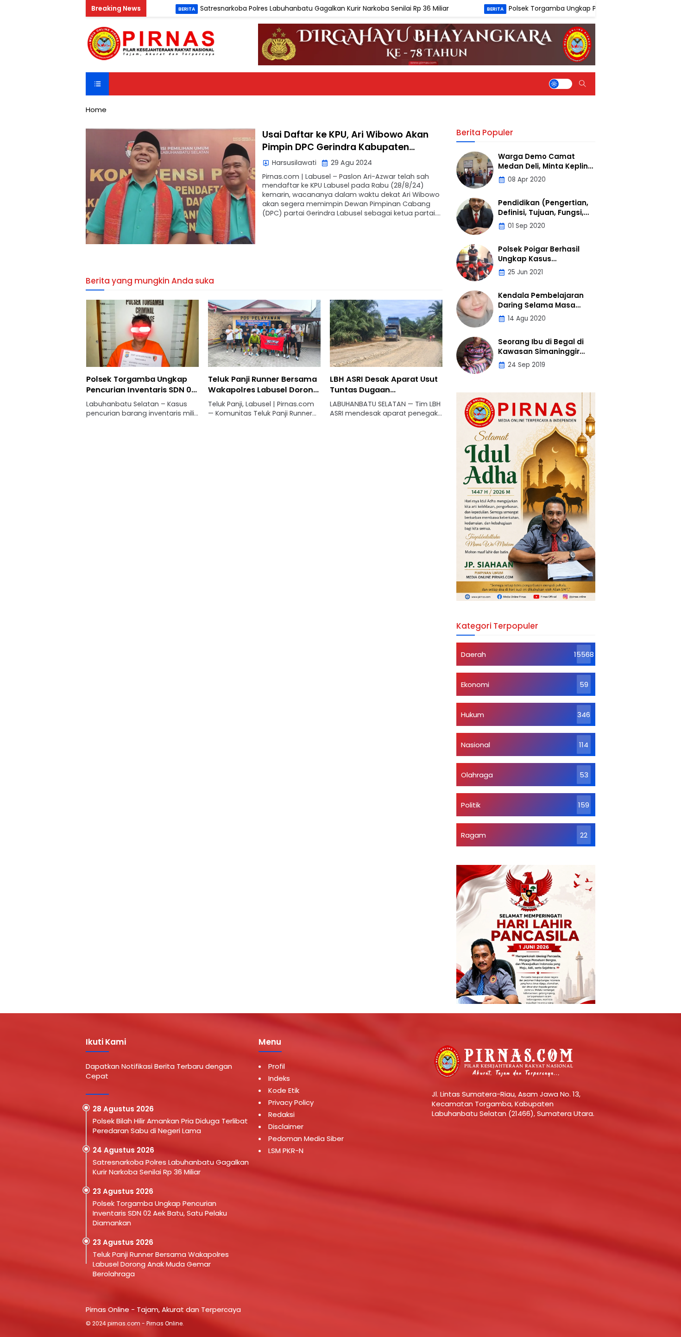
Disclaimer (285, 1126)
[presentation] (120, 363)
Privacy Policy (291, 1102)
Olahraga (477, 775)
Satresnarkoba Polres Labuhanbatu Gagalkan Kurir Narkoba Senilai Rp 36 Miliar (275, 8)
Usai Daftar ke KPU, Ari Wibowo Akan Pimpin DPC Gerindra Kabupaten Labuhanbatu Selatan (345, 147)
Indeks (279, 1078)
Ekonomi (475, 684)
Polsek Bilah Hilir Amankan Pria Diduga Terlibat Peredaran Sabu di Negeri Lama (170, 1125)
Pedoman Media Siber (306, 1138)
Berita (136, 9)
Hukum (472, 714)
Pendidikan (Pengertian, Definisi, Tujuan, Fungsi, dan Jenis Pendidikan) (543, 212)
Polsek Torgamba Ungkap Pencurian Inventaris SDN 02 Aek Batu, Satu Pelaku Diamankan (141, 395)
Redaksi (281, 1114)
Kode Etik (283, 1090)
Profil (276, 1066)
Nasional (475, 745)
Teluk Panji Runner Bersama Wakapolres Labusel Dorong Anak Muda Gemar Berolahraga (263, 395)
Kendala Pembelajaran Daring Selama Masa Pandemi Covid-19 (541, 305)
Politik (470, 805)
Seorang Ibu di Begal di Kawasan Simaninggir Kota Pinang (541, 351)
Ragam (473, 835)
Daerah (473, 654)
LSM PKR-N (285, 1150)
